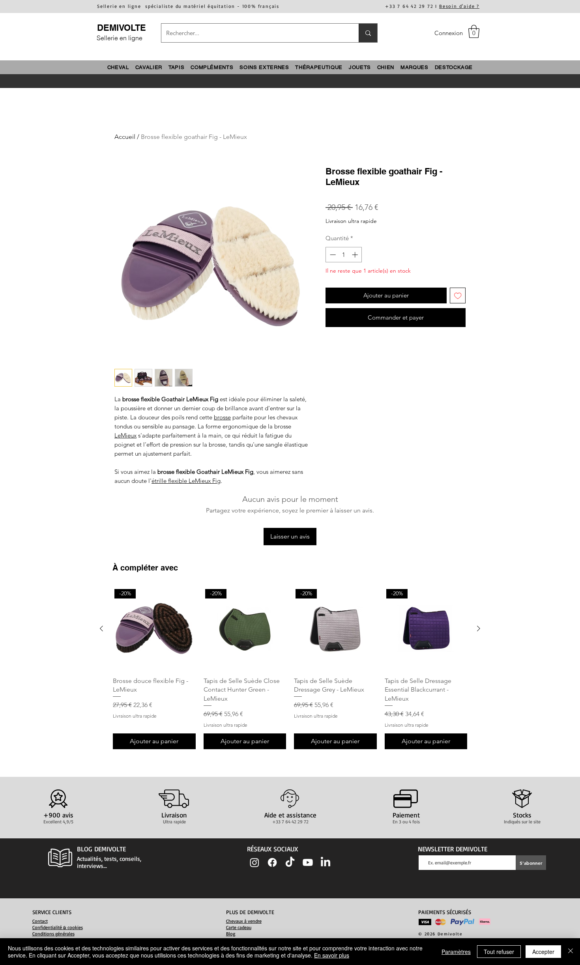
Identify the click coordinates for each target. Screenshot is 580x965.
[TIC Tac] (290, 862)
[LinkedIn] (325, 862)
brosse (222, 417)
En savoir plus (331, 955)
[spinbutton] (343, 254)
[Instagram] (254, 862)
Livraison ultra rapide (351, 220)
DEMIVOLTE (121, 27)
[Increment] (355, 254)
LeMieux (125, 435)
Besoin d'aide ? (459, 6)
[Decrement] (332, 254)
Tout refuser (499, 952)
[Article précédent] (101, 628)
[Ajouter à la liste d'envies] (458, 296)
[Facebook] (272, 862)
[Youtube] (308, 862)
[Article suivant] (478, 628)
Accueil (124, 136)
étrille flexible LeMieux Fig (186, 480)
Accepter (543, 952)
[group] (290, 668)
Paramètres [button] (456, 952)
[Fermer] (570, 951)
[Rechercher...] (368, 33)
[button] (473, 31)
